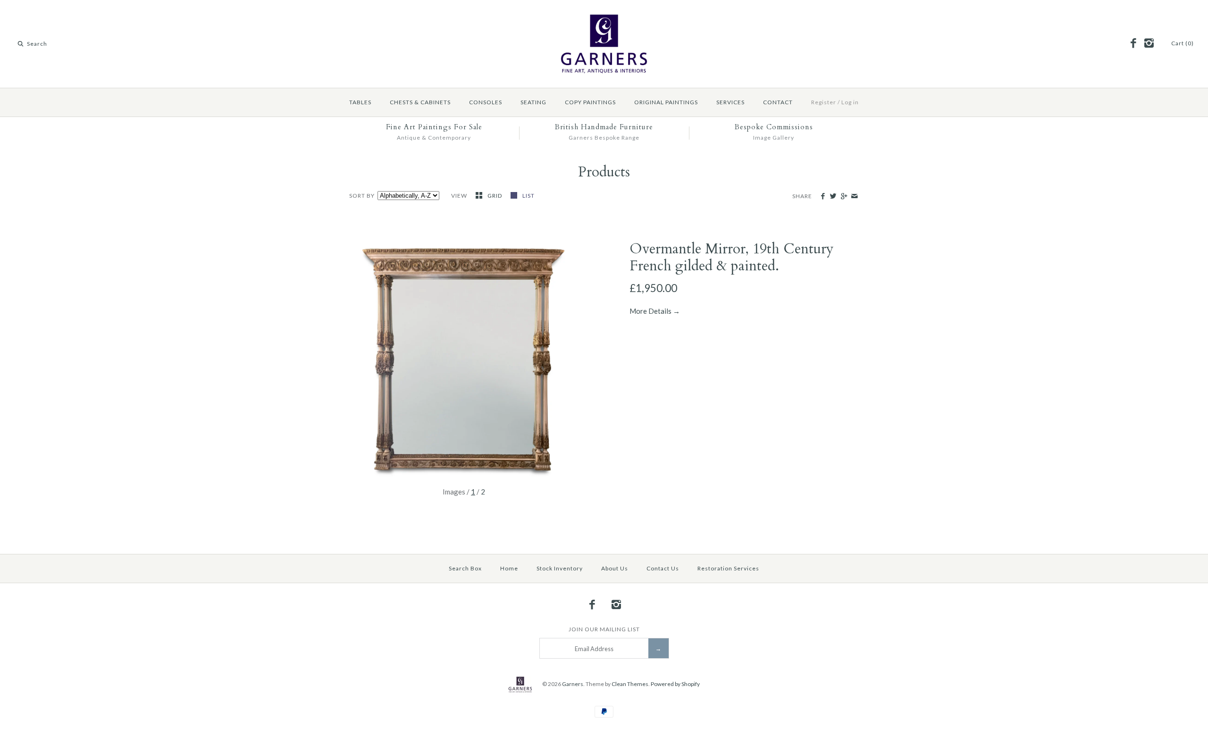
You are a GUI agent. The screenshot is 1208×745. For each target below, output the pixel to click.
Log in (850, 102)
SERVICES (730, 102)
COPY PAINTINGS (590, 102)
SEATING (533, 102)
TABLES (360, 102)
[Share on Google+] (843, 196)
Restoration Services (728, 568)
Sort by (362, 195)
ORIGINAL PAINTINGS (666, 102)
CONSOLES (485, 102)
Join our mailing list (604, 629)
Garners (572, 683)
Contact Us (662, 568)
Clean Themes (630, 683)
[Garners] (604, 15)
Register (823, 102)
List (528, 195)
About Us (614, 568)
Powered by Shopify (675, 683)
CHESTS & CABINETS (420, 102)
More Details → (654, 311)
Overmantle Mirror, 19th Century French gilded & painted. (731, 257)
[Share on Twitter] (833, 196)
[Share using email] (854, 196)
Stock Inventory (560, 568)
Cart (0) (1182, 43)
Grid (495, 195)
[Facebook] (1133, 43)
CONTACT (778, 102)
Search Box (465, 568)
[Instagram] (1148, 43)
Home (509, 568)
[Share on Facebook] (822, 196)
